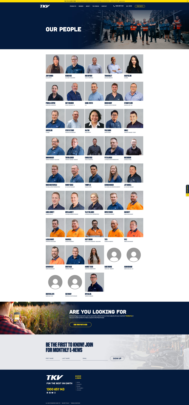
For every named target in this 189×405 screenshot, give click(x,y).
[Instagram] (55, 393)
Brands (78, 386)
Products (79, 384)
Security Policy (65, 403)
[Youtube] (52, 393)
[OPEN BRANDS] (84, 6)
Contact (79, 390)
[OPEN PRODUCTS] (77, 6)
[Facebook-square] (50, 393)
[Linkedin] (47, 393)
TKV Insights (80, 388)
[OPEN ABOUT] (90, 6)
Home (78, 382)
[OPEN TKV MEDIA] (99, 6)
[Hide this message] (187, 1)
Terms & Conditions (75, 403)
